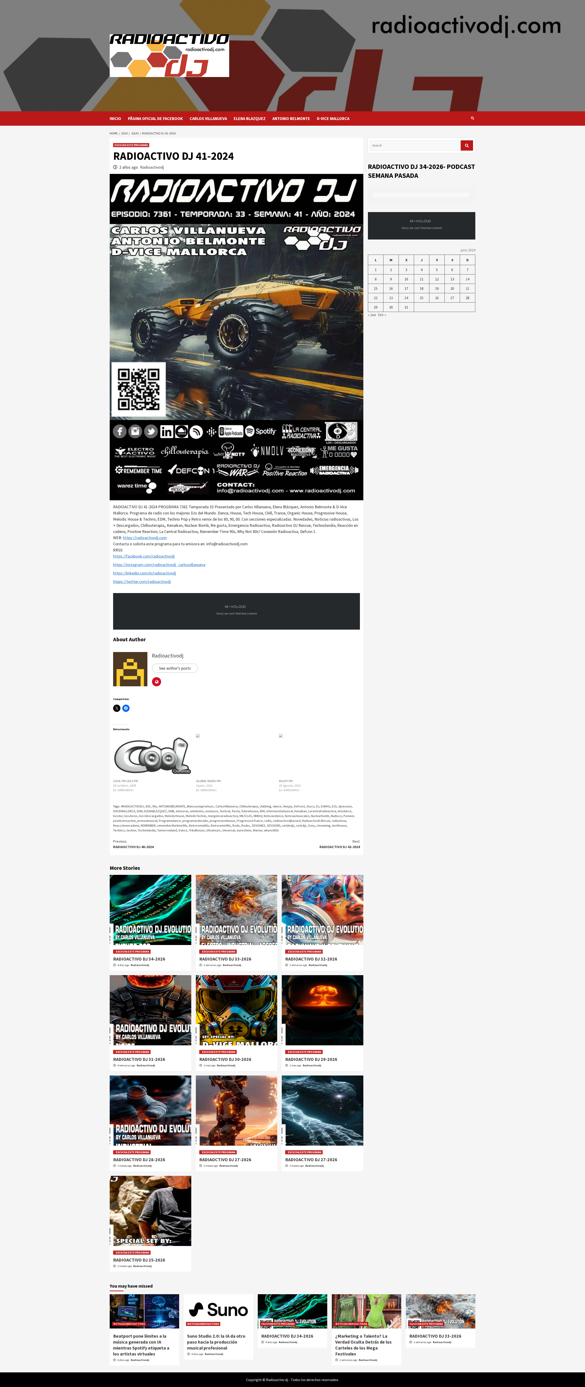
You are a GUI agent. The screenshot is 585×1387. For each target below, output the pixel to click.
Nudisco (336, 816)
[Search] (472, 118)
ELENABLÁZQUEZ (155, 811)
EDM (140, 811)
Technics (119, 830)
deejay (287, 806)
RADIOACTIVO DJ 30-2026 (225, 1059)
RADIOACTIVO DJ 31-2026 (139, 1059)
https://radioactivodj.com (145, 537)
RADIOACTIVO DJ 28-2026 (139, 1159)
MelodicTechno (196, 816)
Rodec (245, 825)
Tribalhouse (197, 830)
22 (376, 298)
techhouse (339, 825)
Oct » (382, 314)
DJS (334, 806)
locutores (131, 816)
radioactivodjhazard (286, 821)
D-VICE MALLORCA (333, 118)
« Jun (372, 314)
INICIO (115, 118)
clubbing (265, 806)
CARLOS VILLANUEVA (208, 118)
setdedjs (288, 825)
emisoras (182, 811)
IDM (262, 811)
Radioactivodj (152, 167)
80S (148, 806)
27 (452, 298)
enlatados (197, 811)
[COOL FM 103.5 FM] (152, 756)
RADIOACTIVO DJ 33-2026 (225, 959)
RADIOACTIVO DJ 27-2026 (311, 1159)
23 (391, 298)
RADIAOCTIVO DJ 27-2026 (225, 1159)
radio (267, 821)
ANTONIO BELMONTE (291, 118)
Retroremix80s (199, 825)
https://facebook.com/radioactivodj (144, 556)
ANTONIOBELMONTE (172, 806)
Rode (236, 825)
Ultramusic (213, 830)
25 (421, 298)
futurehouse (249, 811)
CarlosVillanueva (226, 806)
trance (182, 830)
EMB (171, 811)
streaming (323, 825)
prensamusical (147, 821)
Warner (257, 830)
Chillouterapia (248, 806)
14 (467, 279)
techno (131, 830)
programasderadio (195, 821)
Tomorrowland (167, 830)
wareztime (244, 830)
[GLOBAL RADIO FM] (235, 756)
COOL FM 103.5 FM (125, 781)
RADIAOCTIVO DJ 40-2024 (133, 844)
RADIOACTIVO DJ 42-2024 (339, 844)
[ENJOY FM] (318, 756)
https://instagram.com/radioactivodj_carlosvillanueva (159, 564)
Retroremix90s (221, 825)
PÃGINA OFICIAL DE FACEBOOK (155, 118)
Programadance (170, 821)
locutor (118, 816)
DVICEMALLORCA (124, 811)
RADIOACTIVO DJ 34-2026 (139, 959)
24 (406, 298)
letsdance (344, 811)
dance (277, 806)
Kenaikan (300, 811)
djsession (345, 806)
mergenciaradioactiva (223, 816)
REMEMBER (148, 825)
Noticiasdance (273, 816)
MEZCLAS (245, 816)
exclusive (211, 811)
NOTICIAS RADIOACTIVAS (129, 1324)
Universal (228, 830)
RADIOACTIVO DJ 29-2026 (311, 1059)
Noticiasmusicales (297, 816)
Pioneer (348, 816)
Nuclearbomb (320, 816)
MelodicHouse (174, 816)
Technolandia (147, 830)
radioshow (339, 821)
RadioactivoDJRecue (316, 821)
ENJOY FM (285, 781)
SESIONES (258, 825)
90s (154, 806)
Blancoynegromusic (200, 806)
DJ (317, 806)
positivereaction (124, 821)
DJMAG (325, 806)
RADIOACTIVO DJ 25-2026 (139, 1260)
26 (437, 298)
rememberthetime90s (172, 825)
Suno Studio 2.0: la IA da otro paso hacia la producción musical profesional (216, 1342)
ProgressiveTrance (250, 821)
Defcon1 (299, 806)
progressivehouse (222, 821)
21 (467, 288)
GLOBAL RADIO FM (208, 781)
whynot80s (271, 830)
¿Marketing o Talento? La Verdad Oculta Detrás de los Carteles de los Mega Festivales (363, 1345)
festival (225, 811)
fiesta (236, 811)
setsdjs (301, 825)
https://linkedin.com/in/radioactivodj (144, 573)
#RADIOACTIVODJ (132, 806)
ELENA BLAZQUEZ (250, 118)
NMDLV (258, 816)
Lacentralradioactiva (322, 811)
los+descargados (151, 816)
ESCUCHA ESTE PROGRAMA (131, 145)
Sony (311, 825)
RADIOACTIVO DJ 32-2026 (311, 959)
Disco (310, 806)
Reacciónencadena (126, 825)
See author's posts (175, 668)
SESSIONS (274, 825)
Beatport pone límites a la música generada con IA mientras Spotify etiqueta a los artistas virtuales (141, 1345)
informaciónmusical (279, 811)
